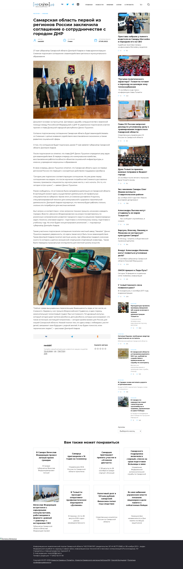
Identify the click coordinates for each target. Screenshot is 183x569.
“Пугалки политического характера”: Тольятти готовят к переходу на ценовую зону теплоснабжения (133, 83)
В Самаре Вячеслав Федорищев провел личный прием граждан (46, 456)
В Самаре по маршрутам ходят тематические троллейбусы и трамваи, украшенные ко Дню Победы (140, 405)
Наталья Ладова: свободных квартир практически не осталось (134, 337)
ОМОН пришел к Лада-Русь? (132, 270)
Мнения (110, 5)
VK (55, 351)
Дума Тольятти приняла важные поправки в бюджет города (132, 172)
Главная (88, 5)
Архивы (121, 427)
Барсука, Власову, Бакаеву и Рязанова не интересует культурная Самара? (133, 233)
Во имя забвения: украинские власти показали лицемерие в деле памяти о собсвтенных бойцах (137, 498)
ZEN (45, 354)
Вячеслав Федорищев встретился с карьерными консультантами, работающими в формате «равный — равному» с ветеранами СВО (44, 514)
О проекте (129, 5)
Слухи (118, 5)
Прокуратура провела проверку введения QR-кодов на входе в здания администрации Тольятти (140, 311)
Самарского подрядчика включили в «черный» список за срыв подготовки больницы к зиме (137, 457)
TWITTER (61, 351)
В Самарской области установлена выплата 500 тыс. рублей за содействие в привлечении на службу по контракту (140, 357)
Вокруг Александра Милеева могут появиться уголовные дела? (133, 253)
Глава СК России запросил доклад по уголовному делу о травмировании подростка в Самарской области (133, 128)
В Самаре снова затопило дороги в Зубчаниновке (132, 383)
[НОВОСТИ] (134, 32)
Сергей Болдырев (118, 560)
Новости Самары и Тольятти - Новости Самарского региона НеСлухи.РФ (80, 560)
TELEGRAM (48, 351)
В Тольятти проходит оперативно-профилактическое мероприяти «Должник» (76, 498)
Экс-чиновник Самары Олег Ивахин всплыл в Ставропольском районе (132, 192)
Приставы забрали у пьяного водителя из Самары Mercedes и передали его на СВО (134, 39)
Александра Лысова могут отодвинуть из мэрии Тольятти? (132, 213)
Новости (99, 5)
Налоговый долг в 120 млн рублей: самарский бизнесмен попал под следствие (106, 498)
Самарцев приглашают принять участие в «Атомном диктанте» (106, 457)
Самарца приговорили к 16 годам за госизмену (76, 456)
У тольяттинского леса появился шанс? (130, 286)
